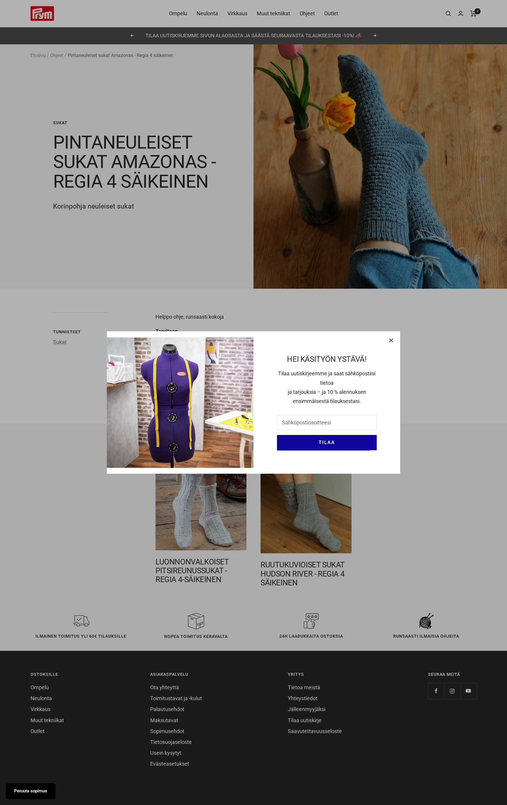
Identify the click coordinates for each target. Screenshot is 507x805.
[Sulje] (391, 340)
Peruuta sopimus (30, 791)
